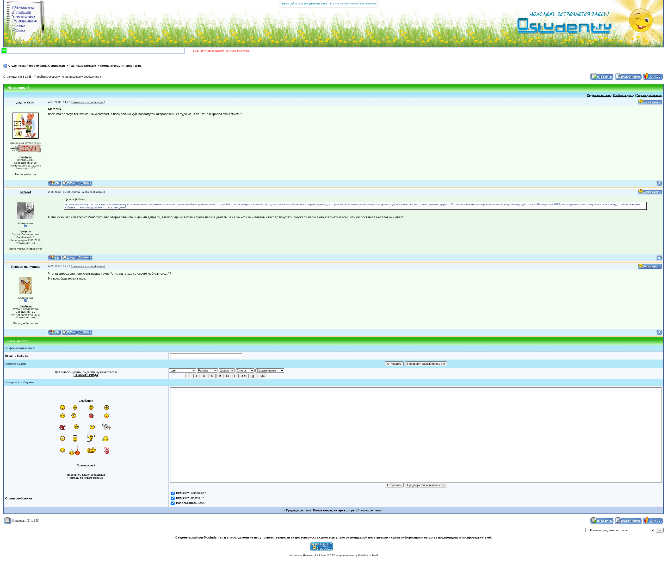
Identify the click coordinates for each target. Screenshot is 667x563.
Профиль (26, 157)
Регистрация (318, 3)
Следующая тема (369, 510)
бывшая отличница (25, 267)
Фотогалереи (25, 16)
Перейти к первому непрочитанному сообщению (66, 76)
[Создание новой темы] (628, 76)
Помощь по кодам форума (86, 477)
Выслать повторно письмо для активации (353, 3)
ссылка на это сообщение (88, 102)
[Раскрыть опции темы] (7, 520)
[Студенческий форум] (555, 27)
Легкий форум (26, 20)
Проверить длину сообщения (86, 474)
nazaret (25, 192)
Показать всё (86, 465)
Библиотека (25, 7)
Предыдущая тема (298, 510)
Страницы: (10, 76)
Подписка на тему (599, 95)
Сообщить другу (623, 95)
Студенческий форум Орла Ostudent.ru (36, 65)
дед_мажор (25, 102)
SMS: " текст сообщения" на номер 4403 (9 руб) (221, 51)
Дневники (23, 12)
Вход (308, 3)
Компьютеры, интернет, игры (121, 65)
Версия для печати (649, 95)
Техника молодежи (82, 65)
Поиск (20, 30)
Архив (21, 25)
